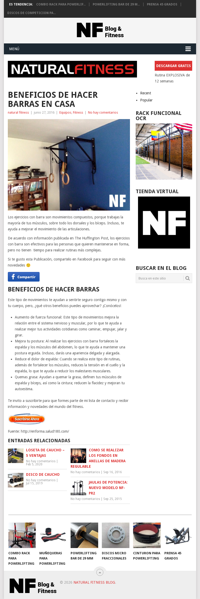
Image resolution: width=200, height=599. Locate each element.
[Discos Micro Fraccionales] (115, 535)
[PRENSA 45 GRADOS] (178, 535)
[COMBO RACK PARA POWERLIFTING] (22, 535)
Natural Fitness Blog (94, 582)
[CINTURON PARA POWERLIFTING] (147, 535)
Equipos (65, 112)
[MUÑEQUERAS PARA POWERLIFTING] (53, 535)
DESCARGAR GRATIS (173, 66)
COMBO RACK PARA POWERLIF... (61, 4)
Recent (145, 93)
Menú (14, 49)
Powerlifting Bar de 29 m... (116, 4)
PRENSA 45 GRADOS (162, 4)
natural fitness (18, 112)
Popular (146, 100)
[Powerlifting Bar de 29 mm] (84, 535)
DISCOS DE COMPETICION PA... (31, 13)
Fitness (78, 112)
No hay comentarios (103, 112)
